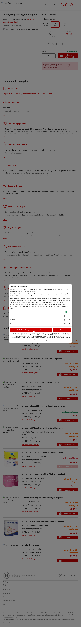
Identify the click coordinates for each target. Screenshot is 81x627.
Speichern (43, 330)
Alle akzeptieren (62, 330)
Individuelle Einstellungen (21, 330)
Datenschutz (33, 340)
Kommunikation (15, 324)
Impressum (48, 340)
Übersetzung (13, 316)
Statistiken (13, 320)
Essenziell (13, 312)
